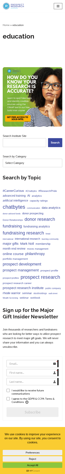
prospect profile (49, 270)
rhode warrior (12, 293)
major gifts (11, 243)
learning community (50, 239)
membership (43, 243)
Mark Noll (27, 243)
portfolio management (15, 258)
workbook (35, 297)
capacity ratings (39, 200)
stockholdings (40, 293)
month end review (14, 248)
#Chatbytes (31, 191)
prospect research (40, 277)
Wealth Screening (10, 298)
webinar (24, 297)
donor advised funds (12, 214)
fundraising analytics (36, 226)
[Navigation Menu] (58, 6)
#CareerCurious (13, 191)
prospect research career (17, 283)
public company (53, 288)
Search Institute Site (14, 135)
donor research (40, 219)
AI (28, 195)
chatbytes (14, 207)
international (8, 239)
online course (13, 254)
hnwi (48, 233)
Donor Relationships (13, 220)
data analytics (51, 207)
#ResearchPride (47, 190)
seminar (27, 293)
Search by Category (14, 156)
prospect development (22, 264)
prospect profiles (11, 278)
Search (55, 142)
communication (33, 208)
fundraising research (23, 232)
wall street (53, 293)
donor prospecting (32, 213)
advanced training (14, 195)
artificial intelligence (15, 200)
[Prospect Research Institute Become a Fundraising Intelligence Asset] (13, 6)
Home (6, 25)
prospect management (21, 270)
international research (27, 238)
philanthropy (35, 254)
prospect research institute (23, 288)
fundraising (12, 226)
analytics (37, 195)
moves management (37, 248)
